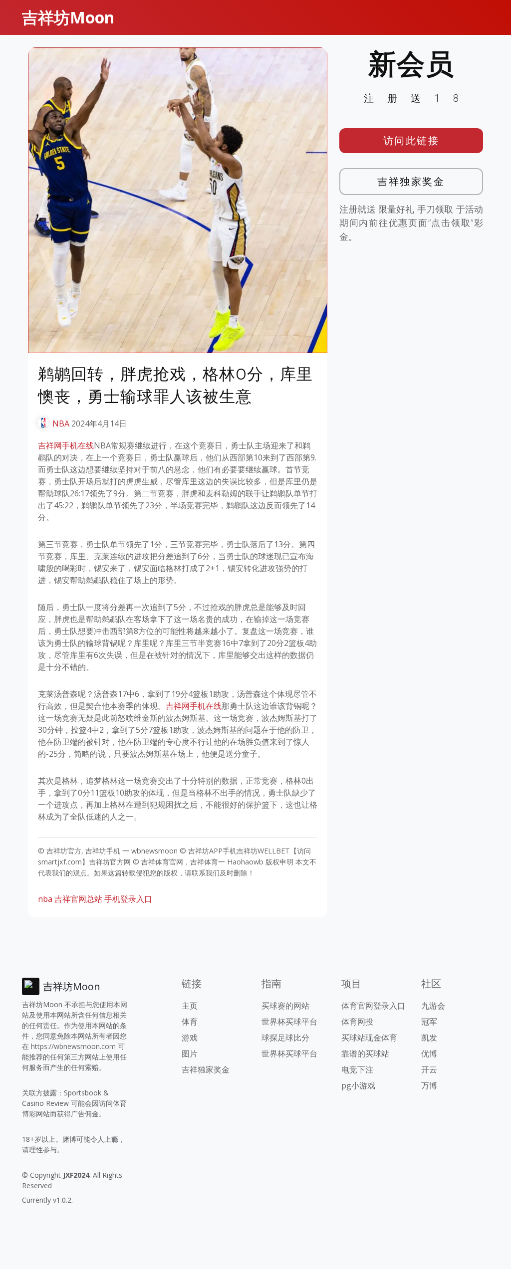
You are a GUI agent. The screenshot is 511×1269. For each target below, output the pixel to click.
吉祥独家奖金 (411, 181)
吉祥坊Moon (68, 17)
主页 (190, 1005)
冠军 (429, 1021)
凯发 (429, 1037)
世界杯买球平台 (289, 1021)
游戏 (190, 1037)
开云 (429, 1069)
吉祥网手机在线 (66, 445)
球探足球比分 (285, 1037)
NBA (60, 423)
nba (45, 898)
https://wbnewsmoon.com (73, 1046)
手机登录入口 (128, 898)
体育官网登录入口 (373, 1005)
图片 (190, 1053)
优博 (429, 1053)
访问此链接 (411, 140)
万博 (429, 1085)
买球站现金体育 (369, 1037)
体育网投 (357, 1021)
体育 (190, 1021)
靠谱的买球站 (365, 1053)
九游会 (433, 1005)
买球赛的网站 (285, 1005)
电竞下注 (357, 1069)
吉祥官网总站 (78, 898)
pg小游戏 (358, 1085)
